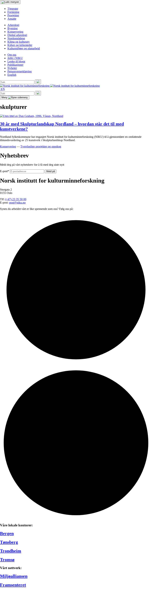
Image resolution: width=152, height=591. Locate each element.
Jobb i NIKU (15, 58)
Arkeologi (13, 25)
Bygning (12, 28)
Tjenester (12, 8)
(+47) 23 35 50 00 (15, 199)
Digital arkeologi (17, 35)
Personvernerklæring (19, 71)
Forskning (13, 12)
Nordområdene (16, 38)
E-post (4, 171)
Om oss (11, 54)
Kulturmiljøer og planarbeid (23, 48)
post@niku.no (17, 202)
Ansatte (11, 18)
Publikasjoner (15, 64)
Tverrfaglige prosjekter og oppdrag (40, 146)
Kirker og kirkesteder (19, 45)
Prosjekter (13, 15)
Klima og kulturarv (18, 41)
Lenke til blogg (16, 61)
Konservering (15, 31)
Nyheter (12, 68)
